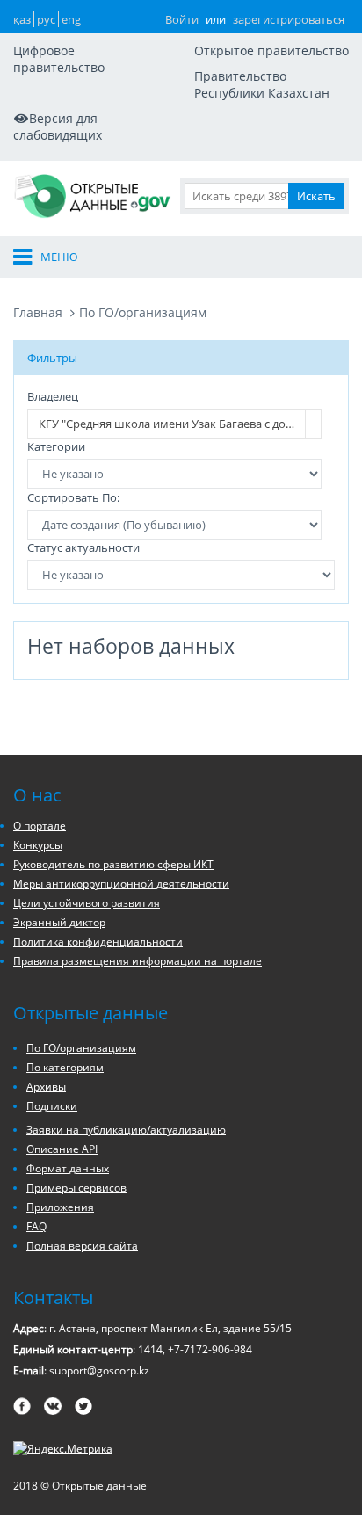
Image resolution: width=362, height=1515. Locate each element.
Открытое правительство (271, 50)
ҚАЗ (22, 19)
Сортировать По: (73, 497)
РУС (46, 19)
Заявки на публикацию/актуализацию (126, 1129)
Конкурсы (37, 844)
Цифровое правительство (59, 59)
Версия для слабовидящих (57, 126)
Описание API (62, 1149)
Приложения (60, 1207)
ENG (71, 19)
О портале (39, 825)
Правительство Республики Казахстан (261, 84)
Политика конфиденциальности (98, 941)
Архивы (46, 1086)
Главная (37, 312)
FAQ (36, 1226)
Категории (56, 446)
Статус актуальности (83, 547)
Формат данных (67, 1168)
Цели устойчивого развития (86, 902)
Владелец (52, 396)
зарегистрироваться (288, 19)
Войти (182, 19)
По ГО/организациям (142, 312)
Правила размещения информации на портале (137, 960)
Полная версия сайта (82, 1245)
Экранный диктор (59, 922)
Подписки (51, 1105)
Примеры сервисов (76, 1187)
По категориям (65, 1067)
